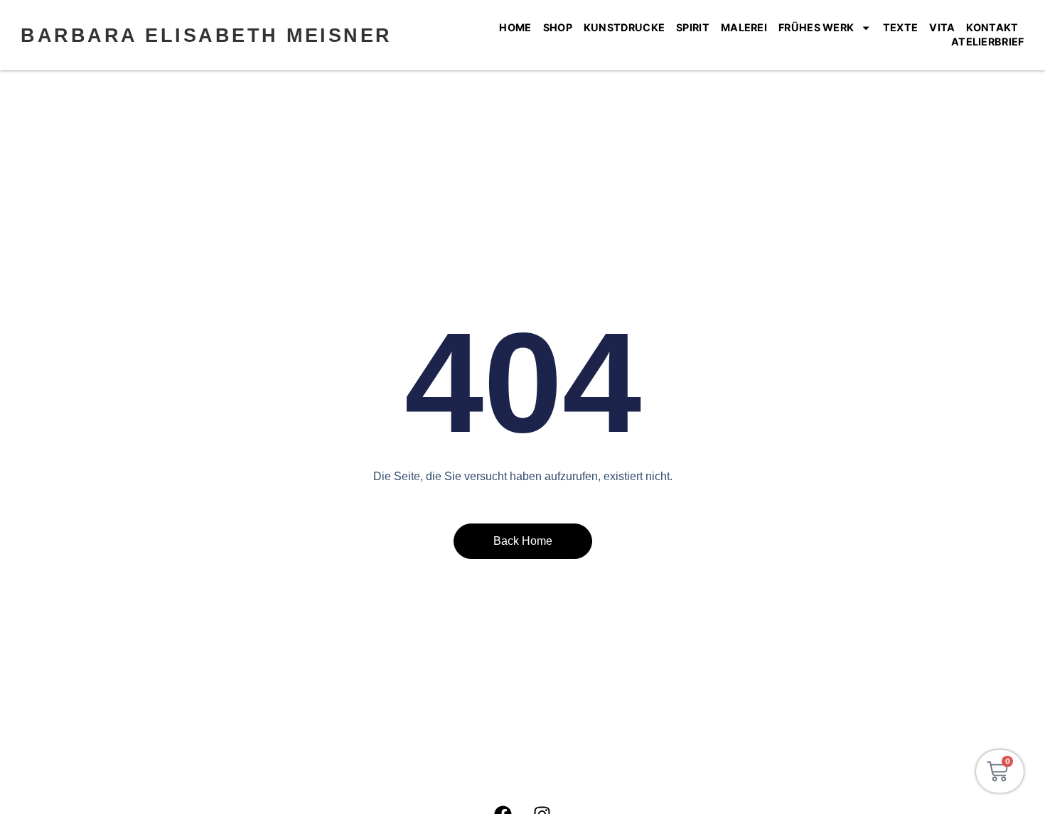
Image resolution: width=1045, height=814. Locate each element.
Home (515, 27)
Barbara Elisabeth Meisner (206, 35)
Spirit (692, 27)
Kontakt (992, 27)
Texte (900, 27)
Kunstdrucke (624, 27)
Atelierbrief (987, 42)
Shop (557, 27)
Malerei (744, 27)
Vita (942, 27)
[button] (31, 782)
